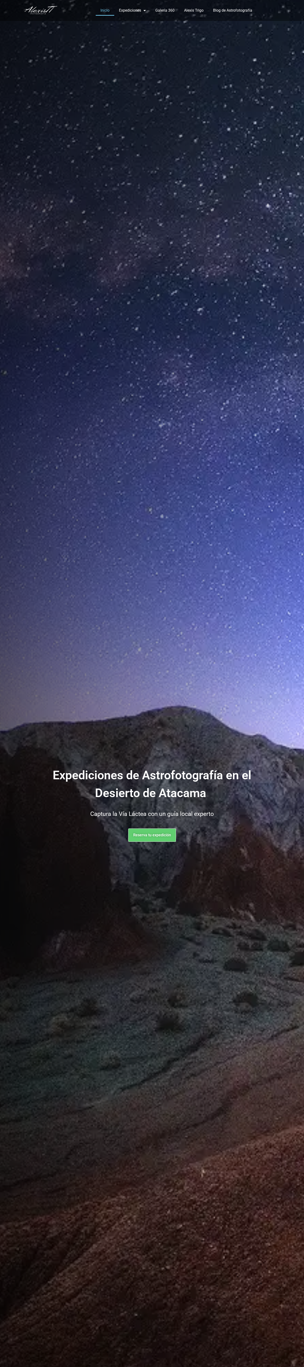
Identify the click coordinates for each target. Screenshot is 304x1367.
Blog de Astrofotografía (232, 10)
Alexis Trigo (194, 10)
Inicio (104, 10)
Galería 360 (165, 10)
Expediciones (130, 10)
